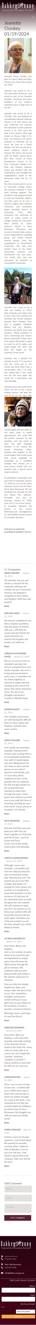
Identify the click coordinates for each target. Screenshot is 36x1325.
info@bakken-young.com (14, 1273)
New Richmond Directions (11, 1256)
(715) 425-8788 (10, 1268)
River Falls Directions (13, 1265)
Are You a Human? (18, 1305)
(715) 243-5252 (10, 1259)
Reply (6, 606)
